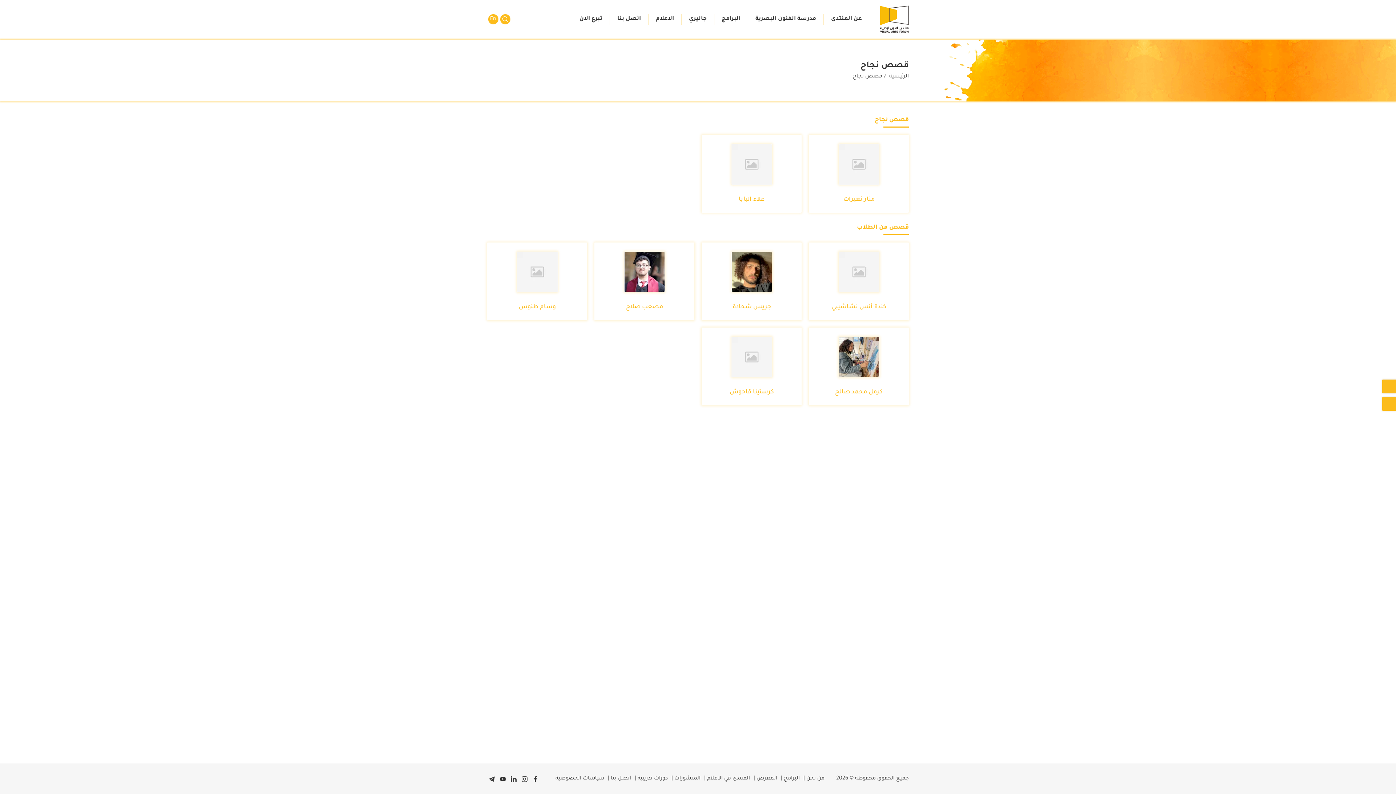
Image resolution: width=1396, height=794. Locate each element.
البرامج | (790, 779)
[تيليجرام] (491, 778)
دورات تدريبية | (651, 779)
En (493, 19)
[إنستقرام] (524, 778)
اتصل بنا (629, 19)
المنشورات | (686, 779)
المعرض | (765, 779)
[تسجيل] (1389, 386)
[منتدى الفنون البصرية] (894, 19)
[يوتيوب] (502, 778)
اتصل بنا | (619, 779)
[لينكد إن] (513, 778)
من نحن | (814, 779)
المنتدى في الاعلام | (727, 779)
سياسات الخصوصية (579, 779)
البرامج (731, 19)
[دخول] (1389, 404)
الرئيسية (899, 77)
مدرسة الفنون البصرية (785, 19)
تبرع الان (590, 19)
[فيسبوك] (535, 778)
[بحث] (505, 19)
